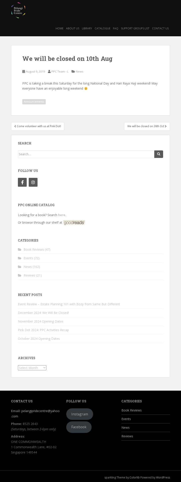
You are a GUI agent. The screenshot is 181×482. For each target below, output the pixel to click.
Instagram (79, 414)
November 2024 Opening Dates (40, 321)
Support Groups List (135, 28)
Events (28, 258)
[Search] (158, 154)
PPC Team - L (59, 71)
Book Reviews (34, 249)
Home (59, 28)
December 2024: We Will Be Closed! (43, 313)
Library (87, 28)
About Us (72, 28)
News (79, 71)
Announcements (34, 102)
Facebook (79, 426)
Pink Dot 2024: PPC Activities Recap (43, 330)
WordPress (163, 477)
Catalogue (102, 28)
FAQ (115, 28)
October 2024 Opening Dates (39, 338)
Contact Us (160, 28)
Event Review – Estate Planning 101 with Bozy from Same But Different (69, 304)
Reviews (29, 275)
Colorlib (135, 477)
